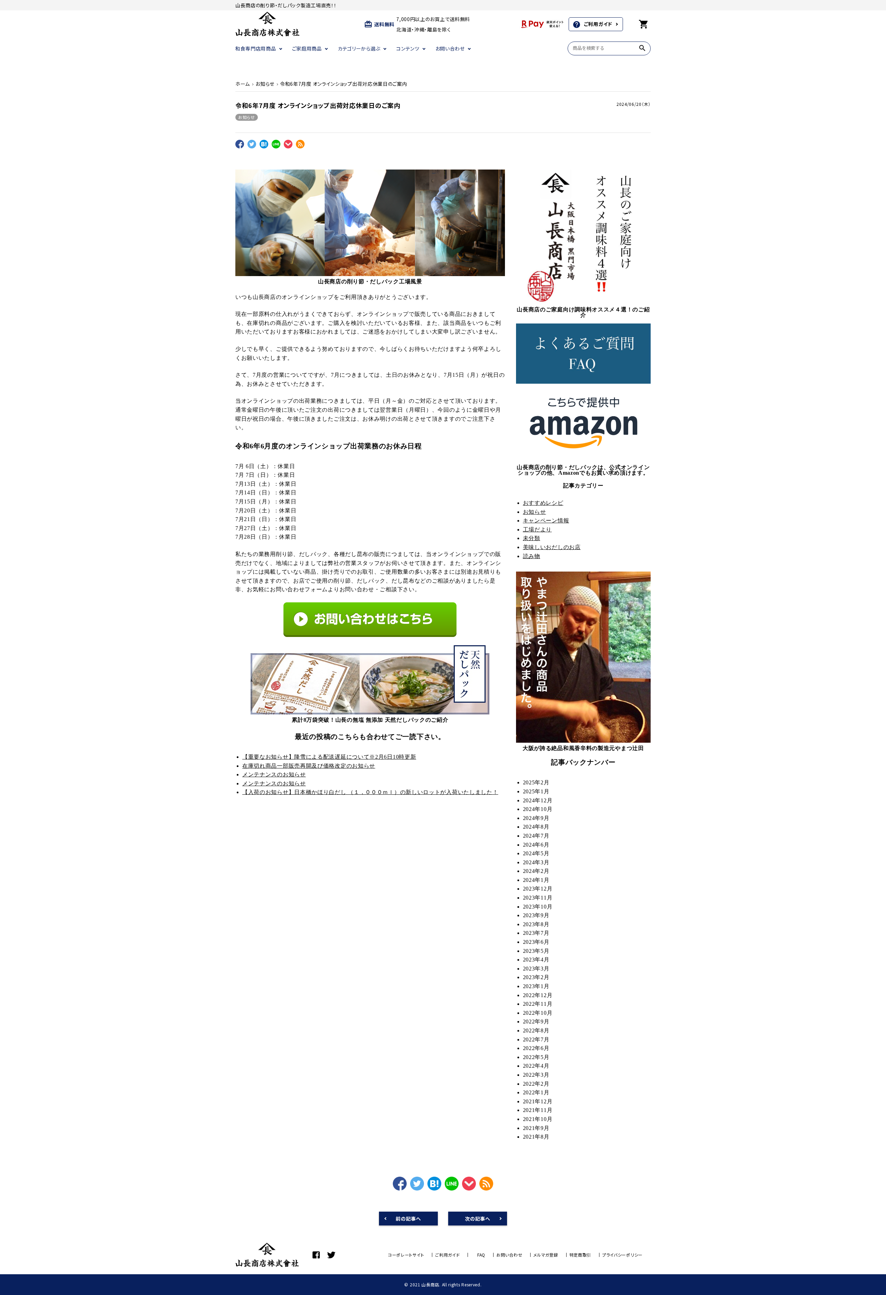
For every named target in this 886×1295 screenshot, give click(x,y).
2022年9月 (536, 1021)
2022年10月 (538, 1013)
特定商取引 (580, 1255)
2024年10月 (538, 809)
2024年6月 (536, 845)
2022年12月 (538, 995)
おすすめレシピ (543, 503)
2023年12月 (538, 889)
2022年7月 (536, 1039)
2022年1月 (536, 1092)
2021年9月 (536, 1128)
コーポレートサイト (406, 1255)
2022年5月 (536, 1057)
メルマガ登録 (545, 1255)
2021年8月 (536, 1137)
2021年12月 (538, 1101)
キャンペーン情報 (546, 520)
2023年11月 (538, 898)
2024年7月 (536, 836)
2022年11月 (538, 1004)
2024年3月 (536, 862)
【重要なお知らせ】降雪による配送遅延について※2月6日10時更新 (329, 757)
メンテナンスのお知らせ (274, 774)
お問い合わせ (450, 48)
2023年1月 (536, 986)
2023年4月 (536, 960)
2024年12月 (538, 800)
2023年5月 (536, 951)
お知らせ (246, 117)
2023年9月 (536, 915)
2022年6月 (536, 1048)
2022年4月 (536, 1066)
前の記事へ (408, 1218)
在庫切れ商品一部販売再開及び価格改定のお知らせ (308, 766)
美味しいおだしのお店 (552, 547)
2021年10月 (538, 1119)
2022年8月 (536, 1030)
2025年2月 (536, 782)
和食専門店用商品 (255, 48)
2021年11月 (538, 1110)
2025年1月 (536, 791)
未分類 (531, 538)
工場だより (537, 529)
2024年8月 (536, 827)
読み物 (531, 556)
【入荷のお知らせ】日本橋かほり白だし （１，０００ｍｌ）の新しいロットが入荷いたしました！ (370, 792)
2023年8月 (536, 924)
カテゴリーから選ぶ (359, 48)
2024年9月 (536, 818)
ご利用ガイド (592, 24)
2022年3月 (536, 1075)
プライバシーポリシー (622, 1255)
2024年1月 (536, 880)
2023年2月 (536, 977)
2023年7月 (536, 933)
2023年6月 (536, 942)
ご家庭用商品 (307, 48)
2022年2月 (536, 1084)
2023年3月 (536, 969)
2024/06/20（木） (633, 104)
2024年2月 (536, 871)
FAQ (481, 1255)
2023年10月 (538, 907)
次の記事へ (477, 1218)
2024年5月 (536, 853)
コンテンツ (407, 48)
